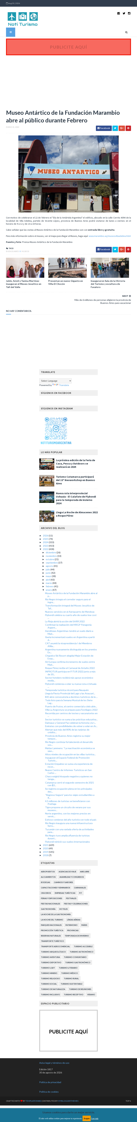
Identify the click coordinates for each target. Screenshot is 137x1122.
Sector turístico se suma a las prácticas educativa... (71, 719)
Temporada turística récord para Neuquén (67, 690)
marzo (49, 583)
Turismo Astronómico (81, 952)
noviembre (51, 555)
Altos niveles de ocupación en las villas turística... (70, 754)
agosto (50, 566)
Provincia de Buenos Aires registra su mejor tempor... (67, 737)
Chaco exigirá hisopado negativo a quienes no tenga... (69, 778)
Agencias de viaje (67, 871)
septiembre (52, 562)
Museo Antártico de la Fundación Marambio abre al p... (71, 594)
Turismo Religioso (50, 978)
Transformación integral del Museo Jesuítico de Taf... (69, 607)
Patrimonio (71, 925)
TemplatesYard (33, 1101)
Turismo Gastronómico (77, 962)
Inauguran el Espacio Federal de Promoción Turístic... (67, 759)
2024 (46, 542)
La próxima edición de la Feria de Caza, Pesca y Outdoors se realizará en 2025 (75, 463)
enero (49, 589)
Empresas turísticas (65, 893)
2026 (46, 535)
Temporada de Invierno (77, 936)
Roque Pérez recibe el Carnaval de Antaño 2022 (70, 668)
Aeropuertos (48, 871)
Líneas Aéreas (73, 920)
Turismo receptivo (73, 994)
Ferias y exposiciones (51, 898)
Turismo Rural (71, 978)
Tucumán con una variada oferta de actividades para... (69, 831)
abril (48, 579)
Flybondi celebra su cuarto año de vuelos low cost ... (71, 616)
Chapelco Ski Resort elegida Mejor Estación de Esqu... (69, 657)
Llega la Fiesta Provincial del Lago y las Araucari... (70, 693)
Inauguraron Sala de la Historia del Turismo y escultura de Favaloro (108, 283)
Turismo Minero (49, 973)
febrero (50, 586)
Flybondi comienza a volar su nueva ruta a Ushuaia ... (70, 685)
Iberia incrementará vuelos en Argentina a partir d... (70, 638)
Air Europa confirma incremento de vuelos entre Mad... (70, 663)
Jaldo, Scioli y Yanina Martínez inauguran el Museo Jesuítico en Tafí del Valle (23, 283)
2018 (46, 855)
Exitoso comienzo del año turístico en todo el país (70, 819)
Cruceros (46, 893)
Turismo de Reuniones (80, 989)
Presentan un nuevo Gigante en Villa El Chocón (65, 282)
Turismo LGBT (48, 968)
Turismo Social (49, 984)
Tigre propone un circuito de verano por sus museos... (68, 809)
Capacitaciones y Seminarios (55, 888)
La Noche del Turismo (52, 920)
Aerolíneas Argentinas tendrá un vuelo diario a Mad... (69, 632)
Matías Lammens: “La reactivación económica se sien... (70, 749)
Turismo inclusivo (50, 994)
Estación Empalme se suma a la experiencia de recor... (69, 765)
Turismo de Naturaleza (53, 989)
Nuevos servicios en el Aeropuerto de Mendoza (69, 611)
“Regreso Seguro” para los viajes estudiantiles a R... (69, 796)
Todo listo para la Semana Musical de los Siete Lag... (69, 701)
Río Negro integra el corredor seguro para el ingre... (68, 601)
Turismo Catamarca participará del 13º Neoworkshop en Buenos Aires (75, 480)
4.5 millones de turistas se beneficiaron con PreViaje (67, 802)
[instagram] (129, 13)
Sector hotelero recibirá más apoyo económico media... (69, 679)
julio (48, 569)
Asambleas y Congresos (71, 877)
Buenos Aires (12, 251)
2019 (46, 851)
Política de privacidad (50, 1082)
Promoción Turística (52, 930)
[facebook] (118, 13)
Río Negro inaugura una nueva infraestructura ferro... (69, 824)
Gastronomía (48, 909)
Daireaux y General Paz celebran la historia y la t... (70, 722)
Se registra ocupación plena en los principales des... (68, 790)
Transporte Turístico (52, 941)
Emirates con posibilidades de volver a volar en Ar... (71, 726)
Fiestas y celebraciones (76, 904)
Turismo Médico (69, 973)
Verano (91, 994)
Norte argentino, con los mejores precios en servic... (68, 815)
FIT (80, 893)
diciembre (51, 552)
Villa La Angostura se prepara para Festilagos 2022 (71, 709)
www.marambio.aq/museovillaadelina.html (110, 235)
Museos (25, 251)
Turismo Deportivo (51, 962)
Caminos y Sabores (63, 882)
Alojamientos (48, 877)
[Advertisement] (68, 80)
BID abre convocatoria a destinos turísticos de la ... (71, 696)
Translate (64, 385)
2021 (46, 845)
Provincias (73, 930)
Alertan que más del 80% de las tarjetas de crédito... (67, 731)
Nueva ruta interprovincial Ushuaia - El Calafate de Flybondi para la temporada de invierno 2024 (76, 498)
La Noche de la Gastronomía (56, 914)
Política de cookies (49, 1091)
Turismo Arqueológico (53, 952)
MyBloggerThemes (68, 1101)
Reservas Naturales (51, 936)
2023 (46, 545)
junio (48, 572)
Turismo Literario (68, 968)
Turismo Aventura (50, 957)
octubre (50, 559)
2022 (46, 549)
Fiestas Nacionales (50, 904)
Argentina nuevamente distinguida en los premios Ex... (71, 651)
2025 (46, 538)
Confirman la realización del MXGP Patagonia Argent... (68, 626)
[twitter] (124, 13)
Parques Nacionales (51, 925)
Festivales (71, 898)
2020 (46, 848)
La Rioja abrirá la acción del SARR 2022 (65, 621)
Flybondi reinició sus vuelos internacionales (67, 841)
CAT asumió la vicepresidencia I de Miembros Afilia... (68, 645)
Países (84, 925)
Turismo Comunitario (75, 957)
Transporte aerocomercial (55, 946)
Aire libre (84, 871)
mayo (49, 576)
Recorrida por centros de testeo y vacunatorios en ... (71, 714)
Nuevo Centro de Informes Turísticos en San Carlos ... (68, 771)
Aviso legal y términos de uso (54, 1062)
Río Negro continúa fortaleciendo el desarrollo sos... (69, 743)
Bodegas (45, 882)
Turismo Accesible (83, 946)
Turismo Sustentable (71, 984)
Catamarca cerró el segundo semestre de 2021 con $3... (69, 784)
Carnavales (80, 888)
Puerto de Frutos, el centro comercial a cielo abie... (71, 706)
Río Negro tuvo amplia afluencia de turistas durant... (67, 837)
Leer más (94, 1118)
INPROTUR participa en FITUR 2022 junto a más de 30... (70, 673)
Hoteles (63, 909)
